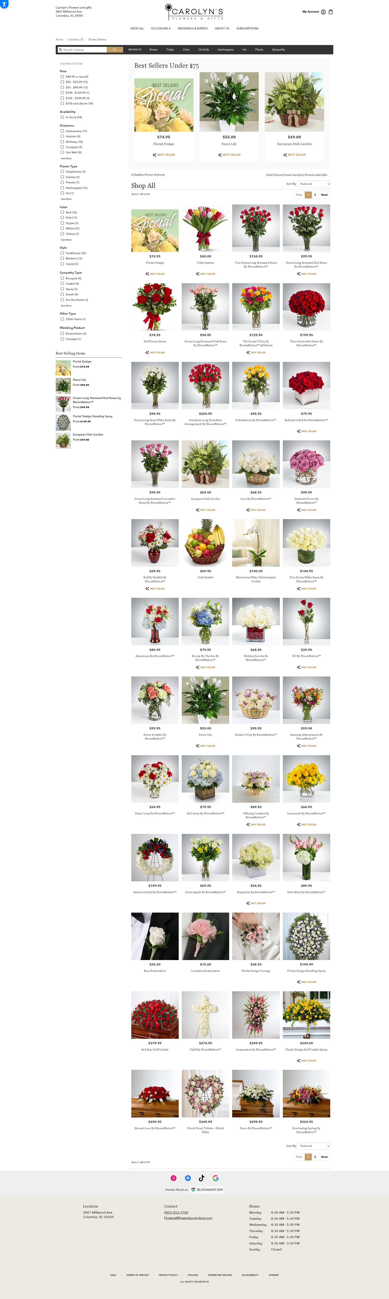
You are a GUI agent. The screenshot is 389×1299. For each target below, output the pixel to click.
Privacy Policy (168, 1275)
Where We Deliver (220, 1275)
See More (66, 158)
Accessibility (250, 1275)
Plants (259, 50)
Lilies (186, 50)
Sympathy (278, 50)
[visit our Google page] (215, 1178)
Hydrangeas (226, 50)
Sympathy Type (71, 273)
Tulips (170, 50)
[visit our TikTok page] (201, 1178)
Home (59, 39)
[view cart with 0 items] (330, 11)
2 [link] (315, 195)
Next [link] (324, 195)
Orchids (204, 50)
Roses (153, 50)
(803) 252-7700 (176, 1212)
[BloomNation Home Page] (207, 1189)
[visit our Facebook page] (188, 1178)
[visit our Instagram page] (174, 1178)
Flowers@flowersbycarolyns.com (188, 1218)
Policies (193, 1275)
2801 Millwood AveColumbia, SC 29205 (98, 1214)
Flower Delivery (97, 39)
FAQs (113, 1275)
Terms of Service (137, 1275)
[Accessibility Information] (4, 4)
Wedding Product (72, 328)
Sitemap (274, 1275)
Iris (244, 50)
